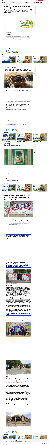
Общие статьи (6, 4)
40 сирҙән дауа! (13, 2)
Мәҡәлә (3, 2)
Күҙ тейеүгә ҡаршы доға (26, 2)
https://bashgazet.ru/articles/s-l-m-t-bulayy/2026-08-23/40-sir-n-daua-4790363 (18, 124)
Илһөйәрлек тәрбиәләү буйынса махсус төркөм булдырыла (38, 2)
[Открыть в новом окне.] (8, 52)
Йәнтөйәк (5, 0)
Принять (43, 443)
